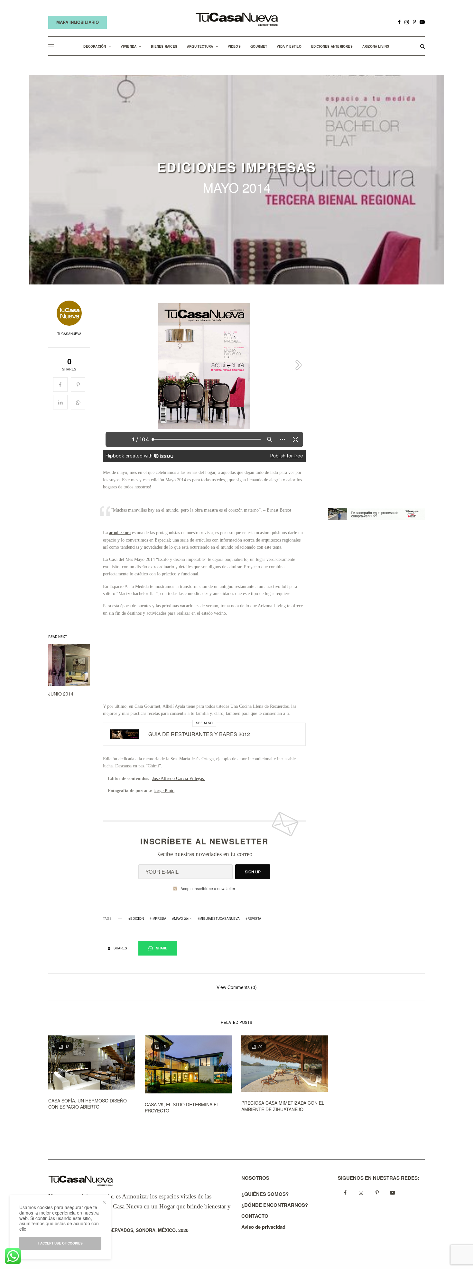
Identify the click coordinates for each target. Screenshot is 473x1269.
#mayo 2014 (182, 918)
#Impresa (158, 918)
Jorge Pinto (164, 790)
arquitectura (120, 532)
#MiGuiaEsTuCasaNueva (219, 918)
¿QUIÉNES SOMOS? (265, 1193)
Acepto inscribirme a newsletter (208, 888)
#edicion (136, 918)
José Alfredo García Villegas (178, 778)
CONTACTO (254, 1215)
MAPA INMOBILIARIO (77, 22)
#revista (253, 918)
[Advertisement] (204, 662)
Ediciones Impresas (236, 166)
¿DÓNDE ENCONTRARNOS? (274, 1204)
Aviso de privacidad (263, 1226)
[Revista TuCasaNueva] (236, 20)
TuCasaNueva (69, 333)
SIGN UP (253, 872)
